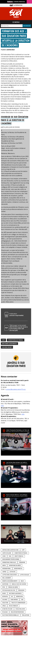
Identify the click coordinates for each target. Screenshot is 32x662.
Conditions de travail (15, 340)
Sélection (5, 602)
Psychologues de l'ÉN (8, 590)
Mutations (5, 584)
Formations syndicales (9, 562)
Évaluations (25, 615)
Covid (4, 556)
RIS (12, 596)
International (6, 568)
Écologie (5, 612)
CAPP (23, 550)
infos (2, 406)
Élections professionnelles (10, 615)
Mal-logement (6, 578)
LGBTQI (4, 571)
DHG (10, 556)
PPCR (3, 587)
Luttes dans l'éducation (9, 575)
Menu (17, 22)
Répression (19, 596)
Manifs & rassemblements (10, 581)
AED (3, 340)
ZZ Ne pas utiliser (7, 609)
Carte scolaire (6, 553)
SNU (22, 599)
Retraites (5, 596)
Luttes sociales (24, 575)
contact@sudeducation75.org (16, 389)
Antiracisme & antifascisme (10, 550)
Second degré (7, 347)
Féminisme (22, 562)
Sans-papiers (14, 599)
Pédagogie (21, 590)
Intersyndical (18, 568)
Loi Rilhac (12, 571)
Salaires (4, 599)
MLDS (22, 581)
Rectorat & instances (9, 343)
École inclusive (20, 609)
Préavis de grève (13, 587)
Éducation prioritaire (17, 612)
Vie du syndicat (13, 606)
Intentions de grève (15, 565)
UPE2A (4, 606)
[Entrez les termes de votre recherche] (12, 26)
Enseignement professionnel (10, 559)
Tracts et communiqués (18, 602)
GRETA (4, 565)
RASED (4, 593)
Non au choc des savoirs (19, 584)
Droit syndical (19, 556)
